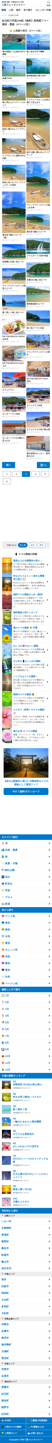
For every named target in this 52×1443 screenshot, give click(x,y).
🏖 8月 (5, 1042)
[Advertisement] (26, 513)
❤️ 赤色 (5, 956)
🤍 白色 (5, 976)
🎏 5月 (5, 1022)
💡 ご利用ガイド (9, 1433)
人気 (11, 10)
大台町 (5, 1299)
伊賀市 (5, 1369)
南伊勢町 (6, 1344)
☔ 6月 (5, 1029)
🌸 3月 (5, 1009)
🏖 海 (4, 856)
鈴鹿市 (5, 1255)
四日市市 (6, 1268)
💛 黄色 (5, 943)
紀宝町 (5, 1414)
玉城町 (5, 1351)
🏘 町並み (6, 883)
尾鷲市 (5, 1387)
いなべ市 (6, 1221)
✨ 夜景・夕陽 (9, 863)
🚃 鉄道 (5, 903)
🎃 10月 (5, 1056)
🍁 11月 (5, 1062)
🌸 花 (4, 843)
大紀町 (5, 1313)
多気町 (5, 1306)
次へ (43, 465)
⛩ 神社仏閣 (8, 870)
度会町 (5, 1358)
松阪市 (5, 1286)
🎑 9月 (5, 1049)
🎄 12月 (5, 1069)
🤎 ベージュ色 (9, 983)
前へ (8, 465)
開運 (4, 10)
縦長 (33, 545)
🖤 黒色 (5, 970)
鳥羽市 (5, 1337)
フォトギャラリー (13, 5)
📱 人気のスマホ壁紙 (11, 1427)
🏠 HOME (6, 1420)
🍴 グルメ (7, 897)
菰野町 (5, 1241)
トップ (4, 15)
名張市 (5, 1376)
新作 (18, 10)
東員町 (5, 1234)
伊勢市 (5, 1324)
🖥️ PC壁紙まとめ (35, 1427)
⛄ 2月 (5, 1002)
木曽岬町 (6, 1228)
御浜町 (5, 1400)
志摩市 (5, 1331)
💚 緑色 (5, 929)
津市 (3, 1279)
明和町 (5, 1293)
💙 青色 (5, 922)
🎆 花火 (5, 876)
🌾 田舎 (5, 890)
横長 (41, 545)
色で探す (28, 10)
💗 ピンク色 (8, 916)
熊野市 (5, 1407)
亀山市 (5, 1261)
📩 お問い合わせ (35, 1433)
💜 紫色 (5, 963)
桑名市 (5, 1248)
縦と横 (23, 545)
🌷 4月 (5, 1015)
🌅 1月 (5, 995)
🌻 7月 (5, 1036)
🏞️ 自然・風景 (9, 850)
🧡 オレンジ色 (9, 949)
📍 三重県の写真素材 (37, 1420)
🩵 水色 (5, 936)
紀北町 (5, 1393)
